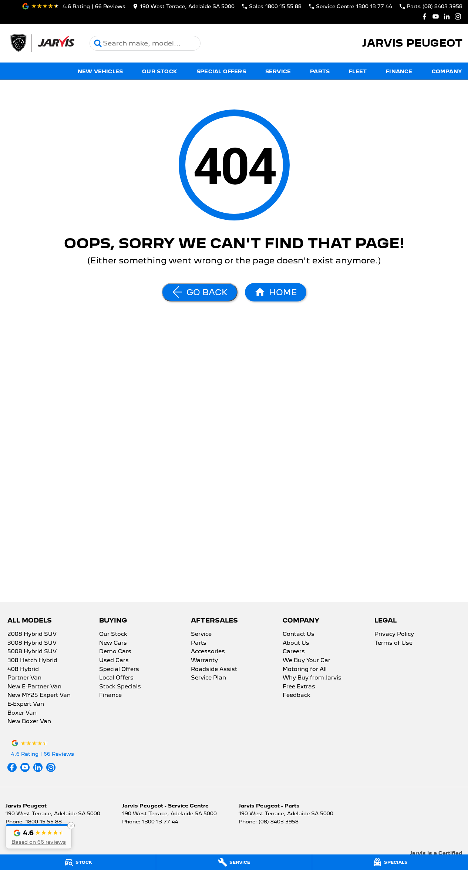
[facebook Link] (424, 16)
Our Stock (159, 71)
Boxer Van (22, 713)
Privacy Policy (394, 634)
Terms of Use (393, 643)
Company (447, 71)
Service (278, 71)
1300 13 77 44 (160, 822)
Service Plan (208, 678)
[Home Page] (42, 43)
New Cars (113, 643)
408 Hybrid (23, 669)
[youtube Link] (435, 16)
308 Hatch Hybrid (32, 661)
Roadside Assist (214, 669)
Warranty (204, 661)
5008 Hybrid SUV (32, 652)
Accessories (208, 652)
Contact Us (298, 634)
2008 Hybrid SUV (32, 634)
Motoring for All (305, 669)
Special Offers (221, 71)
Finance (399, 71)
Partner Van (24, 678)
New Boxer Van (29, 722)
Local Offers (116, 678)
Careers (294, 652)
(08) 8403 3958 (279, 822)
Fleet (358, 71)
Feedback (296, 695)
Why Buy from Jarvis (312, 678)
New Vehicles (100, 71)
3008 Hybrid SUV (32, 643)
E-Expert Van (25, 704)
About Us (296, 643)
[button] (39, 836)
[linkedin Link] (446, 16)
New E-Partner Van (34, 687)
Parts (320, 71)
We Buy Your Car (306, 661)
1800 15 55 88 (44, 822)
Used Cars (114, 661)
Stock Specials (120, 687)
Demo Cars (115, 652)
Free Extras (299, 687)
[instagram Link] (457, 16)
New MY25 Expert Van (39, 695)
